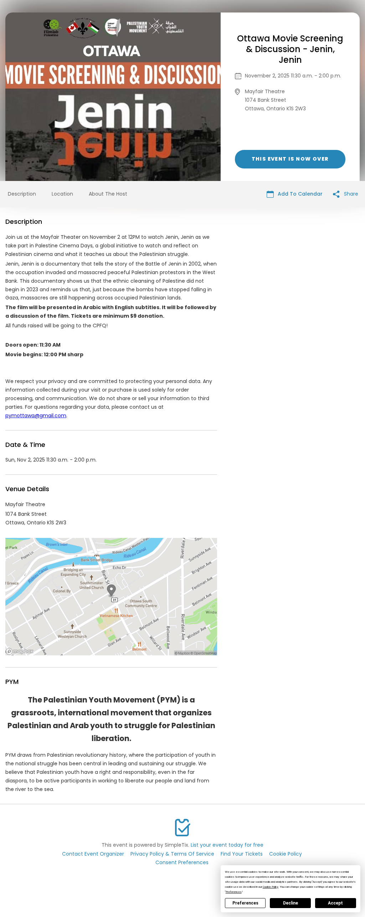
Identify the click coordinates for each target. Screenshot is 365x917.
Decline (290, 903)
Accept (335, 903)
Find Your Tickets (242, 853)
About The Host (108, 193)
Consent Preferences (182, 862)
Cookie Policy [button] (270, 886)
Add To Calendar (299, 193)
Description (22, 193)
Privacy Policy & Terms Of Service (172, 853)
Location (62, 193)
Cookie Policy (285, 853)
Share (350, 193)
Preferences (245, 903)
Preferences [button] (234, 891)
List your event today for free (227, 844)
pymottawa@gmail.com (35, 415)
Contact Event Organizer (93, 853)
